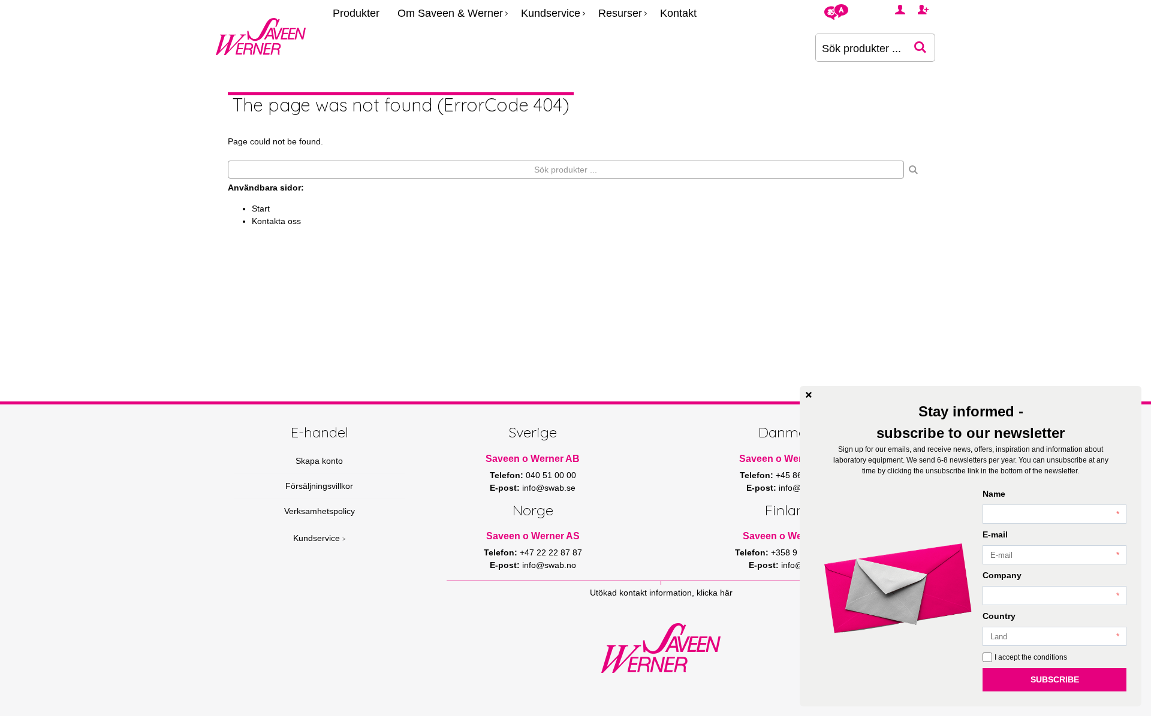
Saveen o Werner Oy (789, 536)
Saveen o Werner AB (533, 459)
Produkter (356, 13)
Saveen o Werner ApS (789, 459)
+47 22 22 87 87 (551, 552)
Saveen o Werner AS (533, 536)
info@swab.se (549, 488)
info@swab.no (549, 565)
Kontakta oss (276, 221)
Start (261, 208)
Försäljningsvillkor (319, 486)
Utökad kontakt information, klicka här (661, 592)
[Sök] (913, 170)
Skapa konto (319, 461)
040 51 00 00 (551, 475)
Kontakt (678, 13)
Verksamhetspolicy (319, 511)
